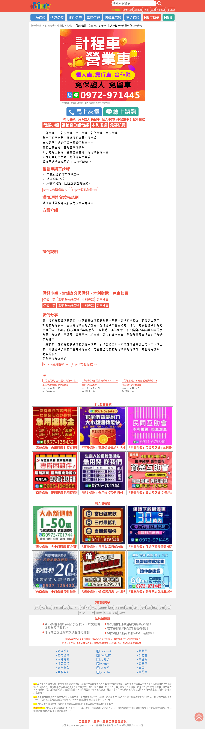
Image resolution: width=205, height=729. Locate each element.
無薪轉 (107, 613)
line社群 (105, 655)
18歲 (43, 608)
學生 (168, 608)
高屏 (142, 668)
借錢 (153, 10)
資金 (49, 608)
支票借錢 (132, 18)
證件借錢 (75, 18)
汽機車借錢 (113, 18)
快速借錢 (57, 18)
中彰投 (143, 659)
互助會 (122, 613)
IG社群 (105, 659)
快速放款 (103, 608)
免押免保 (138, 10)
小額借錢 (161, 10)
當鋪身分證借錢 (68, 299)
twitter (104, 663)
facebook (106, 651)
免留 (115, 613)
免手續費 (119, 608)
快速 (94, 608)
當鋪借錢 (93, 18)
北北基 (143, 651)
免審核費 (102, 299)
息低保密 (127, 10)
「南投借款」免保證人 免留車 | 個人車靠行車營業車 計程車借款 (60, 383)
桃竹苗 (143, 655)
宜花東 (143, 672)
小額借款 (171, 10)
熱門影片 (63, 655)
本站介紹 (63, 659)
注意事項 (63, 663)
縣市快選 (152, 18)
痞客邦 (104, 668)
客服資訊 (63, 672)
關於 (169, 18)
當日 (111, 608)
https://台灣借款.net (56, 189)
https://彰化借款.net (84, 189)
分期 (155, 608)
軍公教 (82, 613)
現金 (146, 10)
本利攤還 (88, 299)
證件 (136, 608)
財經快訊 (63, 651)
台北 (37, 608)
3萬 (82, 608)
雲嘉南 (143, 663)
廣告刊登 (63, 668)
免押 (143, 608)
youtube (105, 672)
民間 (66, 608)
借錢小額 (49, 299)
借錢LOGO (40, 6)
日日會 (90, 613)
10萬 (88, 608)
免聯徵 (129, 608)
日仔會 (99, 613)
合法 (162, 608)
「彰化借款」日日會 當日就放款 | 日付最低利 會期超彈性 (139, 383)
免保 (149, 608)
